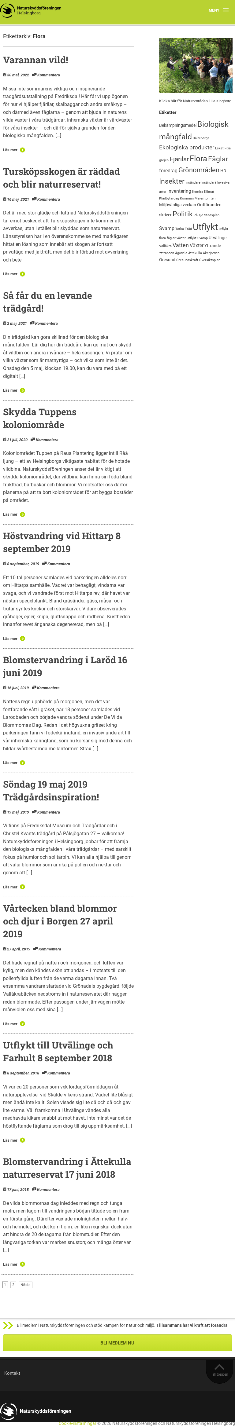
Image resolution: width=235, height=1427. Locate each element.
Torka (179, 229)
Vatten (181, 245)
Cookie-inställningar (77, 1423)
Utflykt (205, 227)
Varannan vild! (35, 60)
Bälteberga (201, 138)
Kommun (187, 198)
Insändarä (208, 183)
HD (223, 170)
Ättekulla (195, 253)
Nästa (26, 1285)
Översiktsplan (209, 260)
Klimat (209, 192)
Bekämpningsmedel (177, 125)
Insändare (192, 183)
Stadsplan (211, 215)
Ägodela (181, 253)
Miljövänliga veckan (177, 204)
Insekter (172, 181)
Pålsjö (198, 215)
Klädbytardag (169, 198)
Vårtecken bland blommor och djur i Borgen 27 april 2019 (60, 921)
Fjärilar (179, 159)
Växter (196, 245)
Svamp (166, 228)
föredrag (168, 171)
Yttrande (212, 245)
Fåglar (218, 159)
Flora (198, 158)
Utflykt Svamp (197, 238)
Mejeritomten (205, 198)
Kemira (197, 192)
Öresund (167, 259)
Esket (219, 148)
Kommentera (48, 75)
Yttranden (166, 253)
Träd (188, 229)
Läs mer (10, 150)
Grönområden (198, 170)
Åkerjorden (211, 253)
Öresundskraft (187, 260)
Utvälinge (217, 237)
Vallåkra (165, 246)
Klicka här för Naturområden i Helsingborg (195, 101)
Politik (183, 214)
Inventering (179, 191)
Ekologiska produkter (186, 147)
